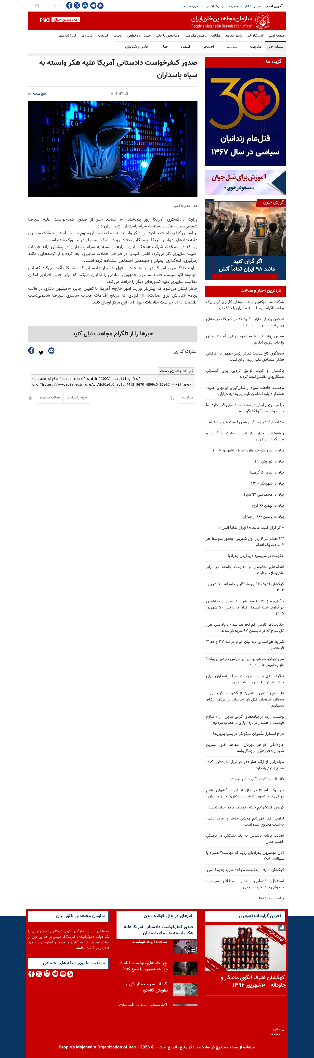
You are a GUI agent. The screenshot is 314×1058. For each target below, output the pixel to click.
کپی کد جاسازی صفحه (176, 371)
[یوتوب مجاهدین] (84, 5)
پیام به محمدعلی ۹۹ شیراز (263, 495)
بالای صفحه (277, 1030)
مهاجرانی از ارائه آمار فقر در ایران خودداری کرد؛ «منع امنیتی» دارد (245, 765)
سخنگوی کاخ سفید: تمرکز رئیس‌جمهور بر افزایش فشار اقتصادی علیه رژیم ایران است (213, 6)
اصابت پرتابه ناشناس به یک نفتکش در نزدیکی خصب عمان (245, 839)
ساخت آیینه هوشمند (149, 943)
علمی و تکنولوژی (135, 47)
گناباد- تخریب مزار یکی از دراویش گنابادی (146, 988)
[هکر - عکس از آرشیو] (112, 149)
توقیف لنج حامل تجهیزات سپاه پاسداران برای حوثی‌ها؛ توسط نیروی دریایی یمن (245, 679)
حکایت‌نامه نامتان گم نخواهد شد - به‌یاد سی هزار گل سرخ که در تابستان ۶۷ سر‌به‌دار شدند (245, 628)
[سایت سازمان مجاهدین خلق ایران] (157, 21)
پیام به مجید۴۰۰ (271, 898)
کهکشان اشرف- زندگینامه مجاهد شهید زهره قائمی (245, 870)
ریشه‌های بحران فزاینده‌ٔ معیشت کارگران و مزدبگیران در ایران (245, 436)
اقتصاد (184, 47)
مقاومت (255, 47)
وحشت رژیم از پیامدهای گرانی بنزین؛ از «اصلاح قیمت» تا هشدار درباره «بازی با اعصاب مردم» (245, 720)
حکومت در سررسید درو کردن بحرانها (256, 556)
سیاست (231, 47)
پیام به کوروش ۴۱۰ (269, 462)
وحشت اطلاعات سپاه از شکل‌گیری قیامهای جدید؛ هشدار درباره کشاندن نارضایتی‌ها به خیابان (245, 391)
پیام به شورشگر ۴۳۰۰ (267, 484)
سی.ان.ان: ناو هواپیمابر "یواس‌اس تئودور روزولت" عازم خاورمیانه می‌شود (245, 662)
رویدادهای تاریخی (168, 36)
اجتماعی (207, 47)
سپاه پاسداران (77, 397)
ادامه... (79, 948)
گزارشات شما (67, 36)
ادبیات (118, 36)
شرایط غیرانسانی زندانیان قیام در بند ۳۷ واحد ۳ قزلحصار (245, 645)
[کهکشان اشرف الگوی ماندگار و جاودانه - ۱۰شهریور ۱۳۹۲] (245, 948)
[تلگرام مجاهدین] (92, 5)
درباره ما (86, 36)
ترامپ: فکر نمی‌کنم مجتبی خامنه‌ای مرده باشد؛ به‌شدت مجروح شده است (245, 822)
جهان (163, 47)
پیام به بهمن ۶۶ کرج (268, 506)
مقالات (215, 36)
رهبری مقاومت (195, 36)
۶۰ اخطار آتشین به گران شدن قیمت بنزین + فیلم (246, 422)
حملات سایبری (50, 397)
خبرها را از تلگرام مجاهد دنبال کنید (112, 334)
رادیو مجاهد (233, 36)
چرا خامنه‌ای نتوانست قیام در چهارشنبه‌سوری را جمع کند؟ (143, 967)
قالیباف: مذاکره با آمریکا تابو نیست (257, 779)
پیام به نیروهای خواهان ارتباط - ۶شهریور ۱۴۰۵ (248, 451)
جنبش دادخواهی (139, 36)
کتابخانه (103, 36)
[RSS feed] (100, 5)
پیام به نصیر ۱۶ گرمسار (266, 473)
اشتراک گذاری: (184, 351)
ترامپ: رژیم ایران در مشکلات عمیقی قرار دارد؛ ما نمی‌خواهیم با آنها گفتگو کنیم (245, 408)
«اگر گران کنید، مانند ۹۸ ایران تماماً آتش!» (251, 528)
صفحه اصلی (276, 36)
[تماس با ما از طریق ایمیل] (62, 974)
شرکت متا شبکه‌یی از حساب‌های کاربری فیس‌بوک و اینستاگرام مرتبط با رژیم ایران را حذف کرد (245, 305)
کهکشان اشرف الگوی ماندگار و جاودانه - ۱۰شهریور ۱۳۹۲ (245, 587)
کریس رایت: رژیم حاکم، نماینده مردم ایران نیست (246, 808)
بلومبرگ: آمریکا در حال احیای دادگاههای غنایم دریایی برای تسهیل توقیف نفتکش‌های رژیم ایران (245, 793)
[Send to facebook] (31, 350)
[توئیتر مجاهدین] (77, 5)
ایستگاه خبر (255, 36)
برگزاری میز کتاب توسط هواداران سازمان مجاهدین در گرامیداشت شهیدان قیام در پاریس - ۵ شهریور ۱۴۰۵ (245, 607)
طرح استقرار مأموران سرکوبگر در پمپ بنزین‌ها (248, 734)
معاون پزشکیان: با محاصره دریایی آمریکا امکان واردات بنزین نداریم (245, 339)
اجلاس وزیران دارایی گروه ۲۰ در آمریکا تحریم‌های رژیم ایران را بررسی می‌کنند (245, 322)
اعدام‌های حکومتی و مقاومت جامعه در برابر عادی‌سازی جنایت (245, 570)
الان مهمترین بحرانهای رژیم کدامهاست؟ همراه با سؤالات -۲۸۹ (245, 856)
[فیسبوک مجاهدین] (69, 5)
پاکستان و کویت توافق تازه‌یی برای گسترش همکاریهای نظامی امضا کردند (245, 374)
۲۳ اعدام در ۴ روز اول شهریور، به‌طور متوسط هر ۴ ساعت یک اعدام (245, 542)
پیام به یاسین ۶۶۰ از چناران (263, 517)
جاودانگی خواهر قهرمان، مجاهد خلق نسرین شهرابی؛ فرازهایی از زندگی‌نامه (245, 748)
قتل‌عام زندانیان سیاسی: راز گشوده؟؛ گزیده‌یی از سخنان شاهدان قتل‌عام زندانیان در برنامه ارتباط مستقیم (245, 699)
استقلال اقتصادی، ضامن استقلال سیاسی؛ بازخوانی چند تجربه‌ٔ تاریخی (245, 884)
